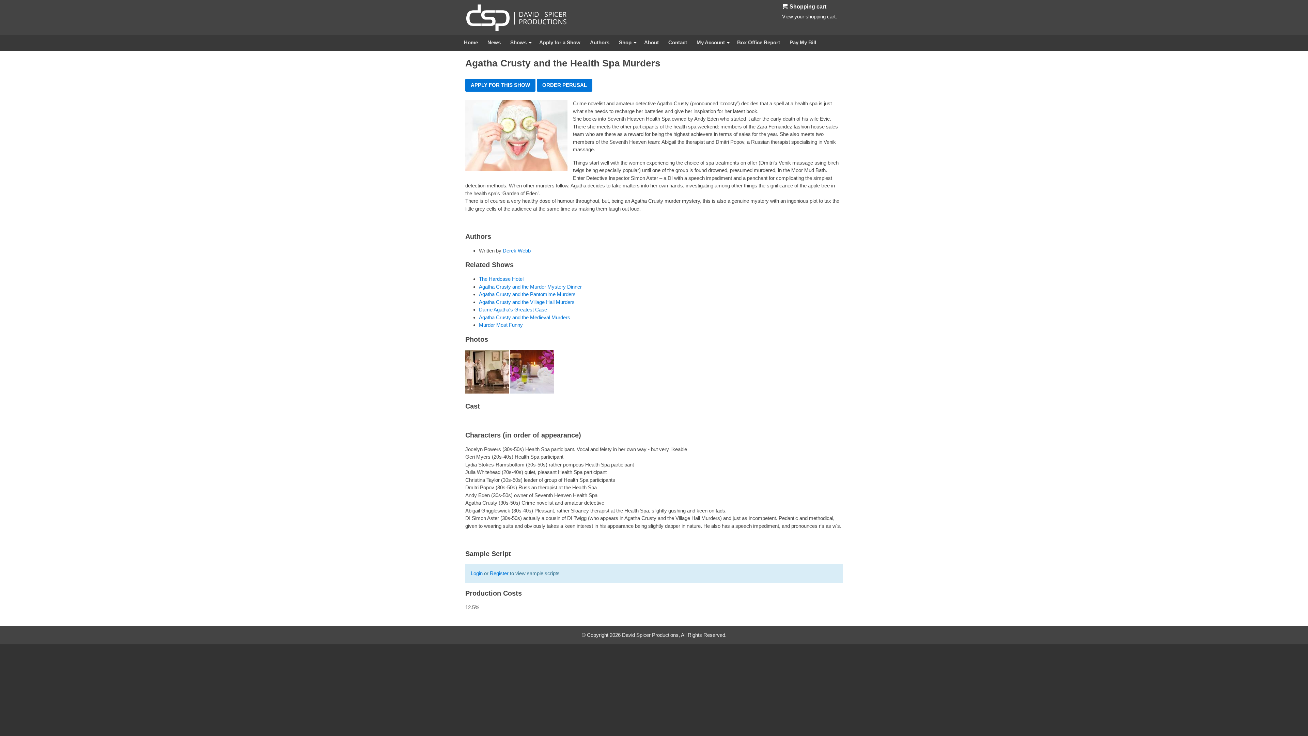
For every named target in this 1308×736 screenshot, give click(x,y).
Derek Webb (517, 251)
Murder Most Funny (501, 325)
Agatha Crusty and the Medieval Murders (524, 317)
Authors (599, 42)
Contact (677, 42)
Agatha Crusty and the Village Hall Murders (527, 302)
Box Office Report (758, 42)
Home (471, 42)
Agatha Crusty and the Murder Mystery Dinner (530, 287)
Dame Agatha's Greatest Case (513, 309)
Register (499, 573)
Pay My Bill (803, 42)
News (494, 42)
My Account (711, 42)
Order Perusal (564, 85)
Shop (625, 42)
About (651, 42)
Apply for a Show (559, 42)
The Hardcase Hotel (501, 279)
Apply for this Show (500, 85)
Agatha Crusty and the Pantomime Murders (527, 294)
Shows (518, 42)
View (787, 16)
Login (477, 573)
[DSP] (516, 17)
